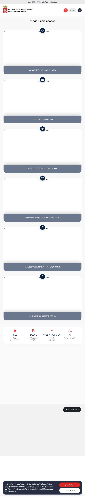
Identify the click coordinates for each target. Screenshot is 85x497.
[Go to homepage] (18, 9)
